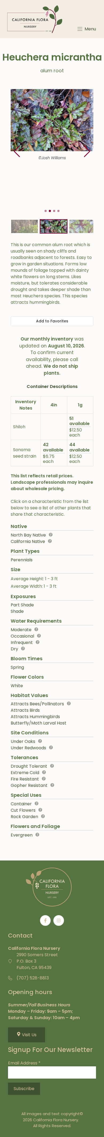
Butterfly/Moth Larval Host (38, 723)
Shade (17, 611)
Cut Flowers (23, 810)
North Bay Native (28, 535)
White (17, 686)
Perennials (22, 560)
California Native (28, 541)
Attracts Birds (25, 710)
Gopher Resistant (29, 785)
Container (21, 804)
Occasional (22, 636)
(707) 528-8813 (33, 978)
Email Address (24, 1063)
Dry (14, 649)
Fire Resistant (25, 779)
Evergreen (22, 835)
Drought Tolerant (29, 766)
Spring (17, 667)
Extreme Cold (25, 773)
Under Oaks (23, 741)
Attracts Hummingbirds (35, 717)
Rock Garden (24, 817)
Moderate (21, 630)
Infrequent (22, 642)
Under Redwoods (28, 748)
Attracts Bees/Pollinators (37, 704)
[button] (87, 151)
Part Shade (22, 605)
